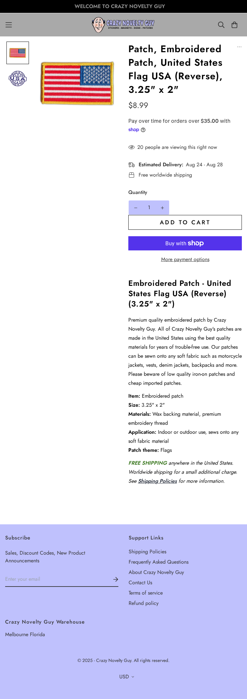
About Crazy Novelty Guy (156, 572)
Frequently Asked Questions (158, 562)
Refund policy (144, 603)
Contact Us (140, 582)
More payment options (185, 259)
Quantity (137, 192)
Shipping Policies (157, 481)
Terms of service (146, 593)
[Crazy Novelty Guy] (123, 24)
